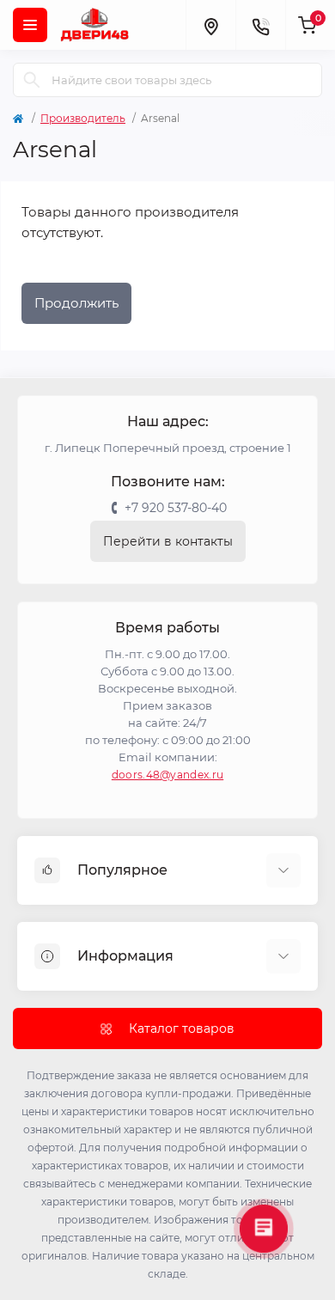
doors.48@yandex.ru (167, 774)
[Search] (32, 80)
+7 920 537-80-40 (176, 508)
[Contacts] (260, 25)
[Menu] (30, 25)
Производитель (82, 118)
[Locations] (210, 25)
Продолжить (76, 303)
